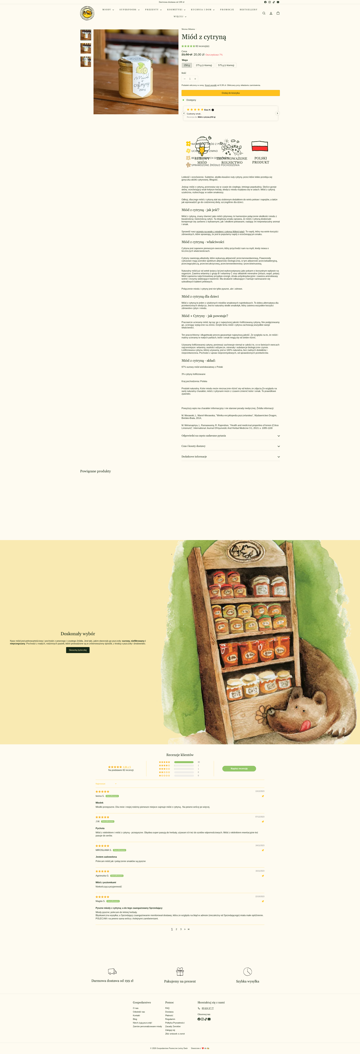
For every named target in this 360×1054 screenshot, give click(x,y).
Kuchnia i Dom (201, 9)
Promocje (227, 9)
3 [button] (181, 929)
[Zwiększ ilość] (195, 79)
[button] (189, 46)
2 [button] (176, 929)
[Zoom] (136, 71)
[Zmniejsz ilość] (185, 79)
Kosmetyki (175, 9)
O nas (136, 1008)
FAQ (167, 1008)
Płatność (169, 1015)
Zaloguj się (170, 1030)
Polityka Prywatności (174, 1023)
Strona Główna (188, 29)
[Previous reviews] (184, 113)
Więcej (179, 16)
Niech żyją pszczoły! (142, 1023)
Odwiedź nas (139, 1012)
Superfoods (128, 9)
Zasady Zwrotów (173, 1026)
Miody (107, 9)
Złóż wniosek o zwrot (175, 1033)
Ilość (184, 73)
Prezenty (152, 9)
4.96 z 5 (127, 767)
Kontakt (136, 1015)
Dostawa (169, 1012)
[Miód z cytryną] (95, 504)
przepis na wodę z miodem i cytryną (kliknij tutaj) (220, 231)
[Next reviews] (277, 113)
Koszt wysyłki (211, 85)
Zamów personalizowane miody (147, 1026)
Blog (135, 1019)
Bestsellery (249, 9)
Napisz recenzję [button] (239, 768)
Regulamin (170, 1019)
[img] (102, 791)
